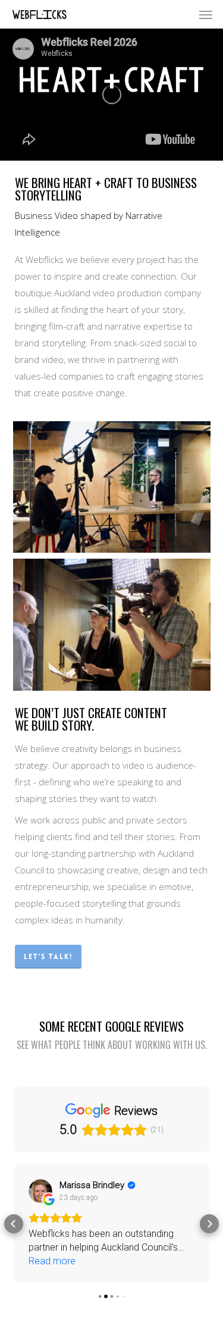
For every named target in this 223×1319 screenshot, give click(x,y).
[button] (205, 14)
